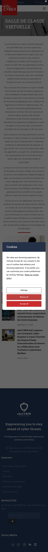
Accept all (24, 304)
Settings (24, 290)
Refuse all (24, 297)
